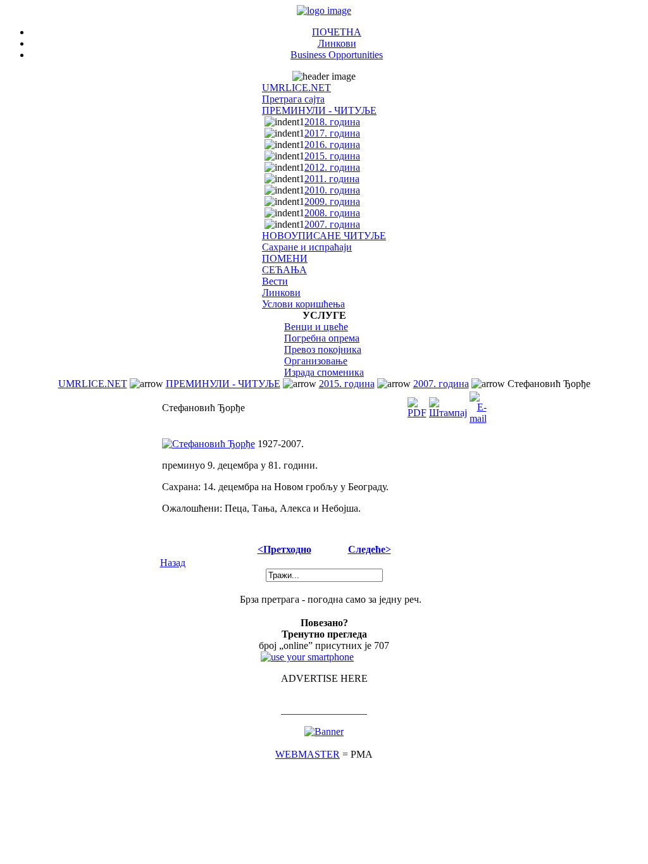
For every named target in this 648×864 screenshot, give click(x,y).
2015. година (332, 156)
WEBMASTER (307, 754)
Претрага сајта (293, 99)
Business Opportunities (336, 54)
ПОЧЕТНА (336, 32)
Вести (275, 281)
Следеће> (369, 549)
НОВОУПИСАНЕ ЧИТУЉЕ (324, 235)
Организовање (315, 360)
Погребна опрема (321, 338)
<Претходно (284, 549)
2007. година (332, 224)
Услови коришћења (303, 304)
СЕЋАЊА (284, 269)
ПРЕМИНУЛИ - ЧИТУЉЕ (319, 110)
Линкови (337, 43)
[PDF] (417, 404)
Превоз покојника (322, 349)
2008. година (332, 212)
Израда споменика (324, 372)
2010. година (332, 190)
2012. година (332, 167)
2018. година (332, 121)
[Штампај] (448, 404)
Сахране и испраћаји (307, 247)
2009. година (332, 201)
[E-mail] (478, 404)
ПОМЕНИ (285, 258)
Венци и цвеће (316, 326)
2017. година (332, 133)
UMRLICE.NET (296, 87)
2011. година (331, 178)
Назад (172, 562)
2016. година (332, 144)
